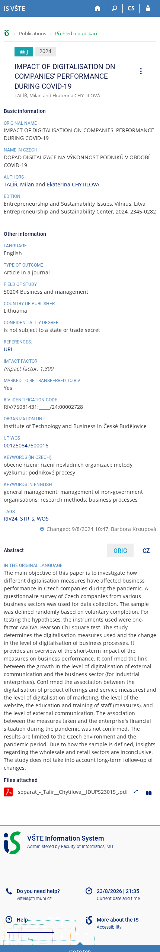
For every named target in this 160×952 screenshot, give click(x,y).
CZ (146, 550)
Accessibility (109, 927)
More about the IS (117, 920)
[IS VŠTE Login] (148, 8)
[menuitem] (138, 72)
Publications (32, 33)
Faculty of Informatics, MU (87, 846)
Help (22, 920)
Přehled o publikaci (76, 33)
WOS (43, 518)
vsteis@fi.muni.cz (34, 898)
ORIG (120, 550)
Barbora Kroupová (133, 528)
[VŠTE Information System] (7, 33)
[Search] (114, 8)
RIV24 (10, 518)
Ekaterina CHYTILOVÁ (73, 184)
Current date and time (118, 898)
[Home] (97, 8)
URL (8, 349)
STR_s (27, 518)
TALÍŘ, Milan (19, 184)
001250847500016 (26, 445)
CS (131, 8)
